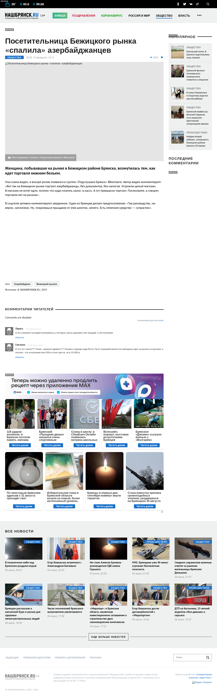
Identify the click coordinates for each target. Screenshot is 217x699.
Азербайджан (22, 284)
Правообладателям (36, 657)
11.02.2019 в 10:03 (35, 345)
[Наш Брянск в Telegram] (197, 4)
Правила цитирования (70, 657)
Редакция (12, 657)
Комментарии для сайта (150, 321)
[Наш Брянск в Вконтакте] (190, 4)
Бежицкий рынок (47, 284)
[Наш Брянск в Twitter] (184, 4)
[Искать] (208, 657)
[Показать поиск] (208, 4)
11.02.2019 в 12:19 (33, 329)
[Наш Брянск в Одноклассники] (178, 4)
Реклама (95, 657)
